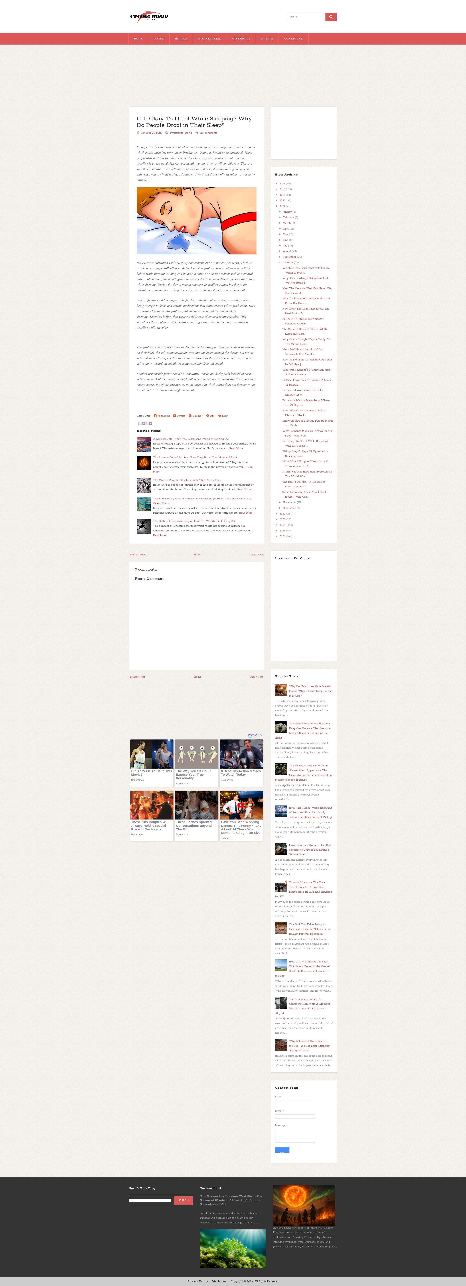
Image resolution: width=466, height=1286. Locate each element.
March (287, 223)
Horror (181, 38)
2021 (282, 206)
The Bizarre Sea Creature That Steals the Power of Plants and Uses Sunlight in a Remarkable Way (231, 1200)
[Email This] (140, 423)
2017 (282, 183)
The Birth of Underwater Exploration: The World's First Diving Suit (194, 521)
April (286, 228)
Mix (211, 416)
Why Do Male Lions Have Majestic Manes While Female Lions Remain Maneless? (310, 691)
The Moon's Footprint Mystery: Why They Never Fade (187, 480)
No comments (208, 133)
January (288, 212)
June (286, 240)
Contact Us (293, 38)
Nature (267, 38)
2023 (282, 519)
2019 (282, 195)
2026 (282, 536)
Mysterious (241, 38)
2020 (283, 200)
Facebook (163, 416)
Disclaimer (219, 1281)
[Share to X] (147, 423)
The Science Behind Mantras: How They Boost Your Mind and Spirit (195, 457)
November (290, 502)
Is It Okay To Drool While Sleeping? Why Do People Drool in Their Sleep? (194, 122)
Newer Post (137, 554)
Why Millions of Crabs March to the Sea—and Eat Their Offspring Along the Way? (309, 1046)
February (289, 217)
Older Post (256, 554)
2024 (283, 525)
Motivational (209, 38)
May (286, 234)
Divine (159, 38)
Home (138, 38)
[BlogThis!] (143, 423)
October (288, 262)
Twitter (180, 416)
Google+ (197, 416)
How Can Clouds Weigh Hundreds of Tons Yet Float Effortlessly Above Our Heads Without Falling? (310, 812)
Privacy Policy (197, 1281)
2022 (282, 513)
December (290, 508)
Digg (224, 416)
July (285, 245)
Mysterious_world (181, 133)
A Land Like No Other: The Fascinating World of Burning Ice (191, 439)
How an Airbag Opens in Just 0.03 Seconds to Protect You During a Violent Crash (310, 850)
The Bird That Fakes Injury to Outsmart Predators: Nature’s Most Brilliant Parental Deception (309, 929)
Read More (236, 448)
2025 (282, 530)
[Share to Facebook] (150, 423)
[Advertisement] (233, 77)
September (290, 257)
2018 (282, 189)
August (287, 251)
